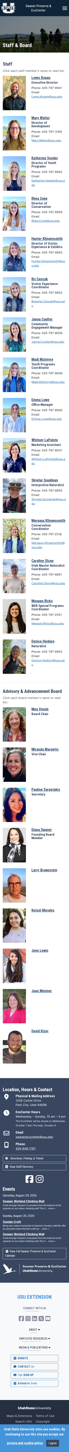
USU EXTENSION (34, 1297)
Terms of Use (45, 1416)
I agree (53, 1443)
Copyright (43, 1421)
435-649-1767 (26, 1148)
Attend (27, 1383)
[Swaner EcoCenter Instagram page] (39, 1181)
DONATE (22, 1358)
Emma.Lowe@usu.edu (46, 419)
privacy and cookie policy (24, 1443)
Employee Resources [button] (33, 1338)
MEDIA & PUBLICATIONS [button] (33, 1347)
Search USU (23, 1421)
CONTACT (25, 1366)
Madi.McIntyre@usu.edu (48, 382)
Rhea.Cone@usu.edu (45, 221)
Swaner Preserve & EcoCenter (38, 8)
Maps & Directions (19, 1416)
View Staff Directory (21, 1166)
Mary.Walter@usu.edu (46, 140)
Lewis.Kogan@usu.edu (46, 96)
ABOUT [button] (33, 1329)
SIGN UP (25, 1375)
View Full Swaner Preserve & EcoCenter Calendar (30, 1253)
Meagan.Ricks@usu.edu (47, 623)
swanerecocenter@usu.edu (34, 1137)
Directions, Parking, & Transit (26, 1158)
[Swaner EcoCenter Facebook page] (29, 1181)
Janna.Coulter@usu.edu (47, 342)
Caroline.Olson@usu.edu (48, 583)
